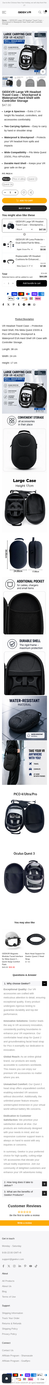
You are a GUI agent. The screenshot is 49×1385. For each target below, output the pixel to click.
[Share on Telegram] (24, 304)
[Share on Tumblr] (19, 304)
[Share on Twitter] (8, 304)
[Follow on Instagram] (14, 1266)
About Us (6, 1286)
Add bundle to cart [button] (31, 283)
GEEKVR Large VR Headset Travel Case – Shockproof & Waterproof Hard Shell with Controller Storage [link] (29, 223)
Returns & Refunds (11, 1323)
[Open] (6, 1378)
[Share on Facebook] (3, 304)
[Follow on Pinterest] (25, 1266)
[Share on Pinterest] (13, 304)
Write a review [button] (24, 1223)
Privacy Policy (9, 1334)
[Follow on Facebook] (3, 1266)
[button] (4, 283)
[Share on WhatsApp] (34, 304)
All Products (8, 1281)
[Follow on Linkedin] (19, 1266)
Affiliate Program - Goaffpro (16, 1361)
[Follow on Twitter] (8, 1266)
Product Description (24, 319)
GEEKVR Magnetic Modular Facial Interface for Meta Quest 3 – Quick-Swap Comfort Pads (12, 958)
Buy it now (24, 208)
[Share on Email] (29, 304)
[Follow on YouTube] (30, 1266)
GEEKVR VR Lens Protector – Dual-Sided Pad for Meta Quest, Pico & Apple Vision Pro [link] (31, 241)
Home (4, 20)
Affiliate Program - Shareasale (17, 1355)
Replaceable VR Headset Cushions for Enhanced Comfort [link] (28, 258)
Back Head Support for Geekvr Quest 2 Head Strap (35, 956)
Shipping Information (12, 1313)
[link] (11, 225)
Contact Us (7, 1350)
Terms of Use (9, 1297)
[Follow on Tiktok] (36, 1266)
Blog (4, 1291)
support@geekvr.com (13, 1259)
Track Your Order (10, 1318)
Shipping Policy (10, 1328)
